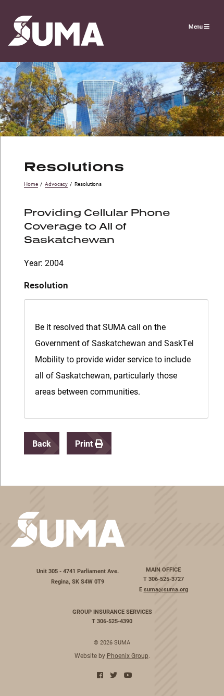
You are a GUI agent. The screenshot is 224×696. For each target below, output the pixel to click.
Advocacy (56, 184)
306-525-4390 (114, 621)
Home (31, 184)
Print (85, 443)
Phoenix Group (127, 655)
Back (41, 443)
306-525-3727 (166, 579)
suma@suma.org (166, 589)
